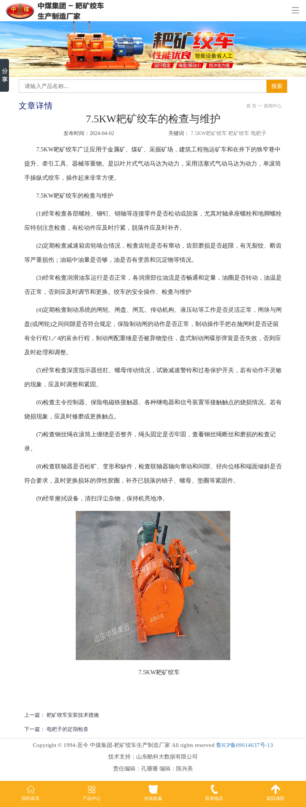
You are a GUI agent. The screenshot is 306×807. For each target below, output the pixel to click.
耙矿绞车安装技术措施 (73, 715)
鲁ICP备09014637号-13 (244, 745)
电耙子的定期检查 (67, 729)
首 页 (251, 106)
